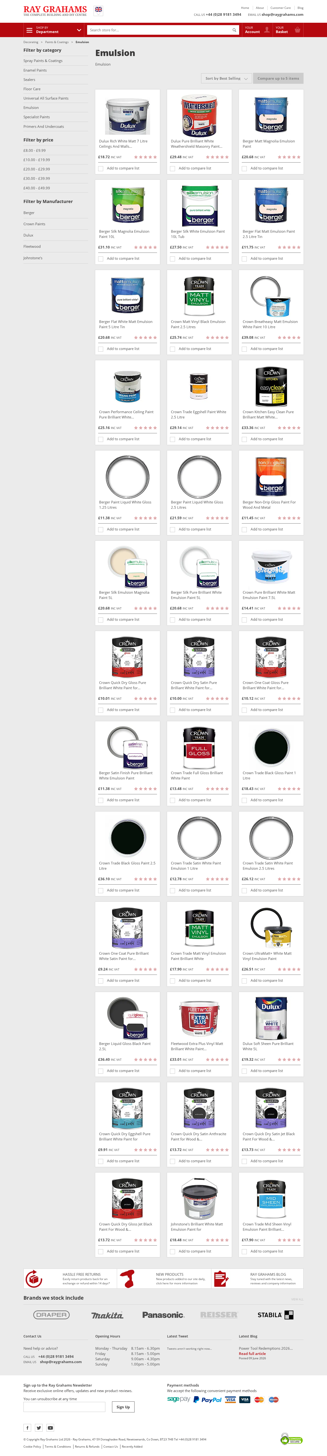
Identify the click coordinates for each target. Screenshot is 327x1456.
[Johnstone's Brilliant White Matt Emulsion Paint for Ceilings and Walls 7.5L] (199, 1198)
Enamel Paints (35, 70)
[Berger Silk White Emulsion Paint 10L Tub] (199, 206)
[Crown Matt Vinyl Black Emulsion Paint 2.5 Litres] (199, 296)
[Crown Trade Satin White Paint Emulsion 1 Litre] (199, 837)
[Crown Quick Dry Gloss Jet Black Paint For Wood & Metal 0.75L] (127, 1198)
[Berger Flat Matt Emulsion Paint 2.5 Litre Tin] (271, 206)
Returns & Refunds (87, 1447)
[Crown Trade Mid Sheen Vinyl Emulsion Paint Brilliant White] (271, 1198)
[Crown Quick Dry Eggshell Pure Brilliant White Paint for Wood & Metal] (127, 1108)
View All (297, 1299)
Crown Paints (34, 223)
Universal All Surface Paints (45, 98)
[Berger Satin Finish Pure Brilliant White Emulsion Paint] (127, 747)
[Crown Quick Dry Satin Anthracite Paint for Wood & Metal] (199, 1108)
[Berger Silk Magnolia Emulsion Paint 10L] (127, 206)
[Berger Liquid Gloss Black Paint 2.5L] (127, 1018)
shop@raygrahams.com (283, 14)
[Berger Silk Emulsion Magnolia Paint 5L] (127, 567)
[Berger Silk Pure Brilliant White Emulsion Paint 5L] (199, 567)
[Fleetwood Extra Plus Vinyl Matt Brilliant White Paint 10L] (199, 1018)
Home (245, 8)
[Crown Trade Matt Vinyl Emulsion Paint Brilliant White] (199, 928)
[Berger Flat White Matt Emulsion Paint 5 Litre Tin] (127, 296)
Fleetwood (32, 246)
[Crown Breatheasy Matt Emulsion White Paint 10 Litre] (271, 296)
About (260, 8)
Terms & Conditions (58, 1447)
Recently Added (132, 1447)
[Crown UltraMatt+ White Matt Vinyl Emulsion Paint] (271, 928)
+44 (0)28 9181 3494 (223, 14)
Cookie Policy (32, 1447)
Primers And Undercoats (43, 126)
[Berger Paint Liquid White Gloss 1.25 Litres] (127, 476)
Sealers (29, 79)
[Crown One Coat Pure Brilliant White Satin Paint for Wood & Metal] (127, 928)
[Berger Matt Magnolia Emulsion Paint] (271, 115)
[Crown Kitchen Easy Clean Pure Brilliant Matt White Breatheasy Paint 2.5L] (271, 386)
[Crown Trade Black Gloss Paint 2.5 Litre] (127, 837)
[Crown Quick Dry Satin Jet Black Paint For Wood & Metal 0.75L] (271, 1108)
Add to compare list (123, 168)
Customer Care (281, 8)
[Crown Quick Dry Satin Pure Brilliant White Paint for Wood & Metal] (199, 657)
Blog (301, 8)
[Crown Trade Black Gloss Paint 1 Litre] (271, 747)
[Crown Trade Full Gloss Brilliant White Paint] (199, 747)
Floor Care (31, 88)
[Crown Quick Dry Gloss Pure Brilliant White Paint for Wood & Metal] (127, 657)
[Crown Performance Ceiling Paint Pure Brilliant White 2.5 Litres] (127, 386)
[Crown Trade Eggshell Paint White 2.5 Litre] (199, 386)
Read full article (252, 1353)
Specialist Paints (36, 116)
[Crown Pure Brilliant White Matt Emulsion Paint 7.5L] (271, 567)
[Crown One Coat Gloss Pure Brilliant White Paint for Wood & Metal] (271, 657)
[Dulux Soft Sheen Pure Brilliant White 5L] (271, 1018)
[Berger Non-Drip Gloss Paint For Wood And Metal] (271, 476)
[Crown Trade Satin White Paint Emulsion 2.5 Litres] (271, 837)
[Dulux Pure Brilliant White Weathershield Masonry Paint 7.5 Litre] (199, 115)
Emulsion (31, 107)
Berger (28, 212)
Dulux (28, 235)
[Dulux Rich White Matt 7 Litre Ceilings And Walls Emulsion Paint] (127, 115)
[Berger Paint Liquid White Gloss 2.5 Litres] (199, 476)
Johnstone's (32, 257)
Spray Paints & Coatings (42, 60)
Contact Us (110, 1447)
